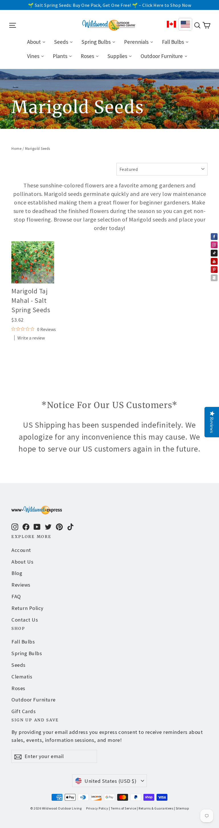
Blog (16, 573)
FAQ (16, 596)
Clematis (21, 676)
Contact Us (24, 619)
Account (21, 550)
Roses (18, 688)
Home (16, 148)
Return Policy (27, 608)
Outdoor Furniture (33, 699)
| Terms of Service (122, 808)
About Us (22, 561)
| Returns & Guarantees (155, 808)
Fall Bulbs (23, 641)
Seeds (18, 665)
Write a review (31, 337)
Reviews (21, 584)
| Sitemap (181, 808)
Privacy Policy (97, 808)
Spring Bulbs (26, 653)
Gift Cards (23, 711)
